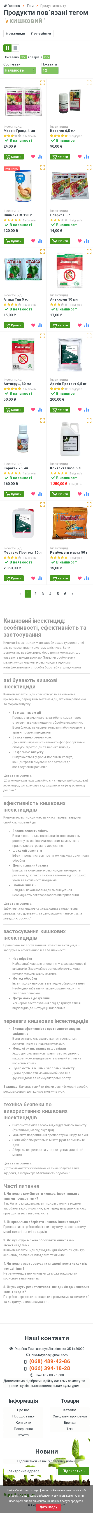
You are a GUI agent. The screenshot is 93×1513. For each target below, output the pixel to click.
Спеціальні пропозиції (70, 1416)
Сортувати (11, 64)
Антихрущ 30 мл (17, 384)
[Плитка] (7, 48)
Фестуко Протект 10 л (23, 552)
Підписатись (74, 1471)
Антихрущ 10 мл (64, 299)
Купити (15, 156)
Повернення (23, 1429)
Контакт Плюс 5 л (65, 468)
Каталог (69, 1410)
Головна (13, 6)
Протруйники (41, 33)
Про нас (23, 1410)
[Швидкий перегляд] (43, 83)
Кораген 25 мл (16, 468)
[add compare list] (40, 156)
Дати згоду (48, 1507)
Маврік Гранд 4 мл (19, 131)
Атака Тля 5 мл (16, 299)
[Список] (15, 48)
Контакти (23, 1423)
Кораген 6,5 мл (62, 131)
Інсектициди (15, 33)
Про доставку (23, 1416)
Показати (49, 64)
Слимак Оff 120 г (18, 215)
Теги (30, 6)
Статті (23, 1435)
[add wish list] (33, 156)
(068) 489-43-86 (49, 1361)
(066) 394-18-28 (49, 1368)
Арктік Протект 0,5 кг (68, 384)
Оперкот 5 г (60, 215)
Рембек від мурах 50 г (69, 552)
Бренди (70, 1423)
